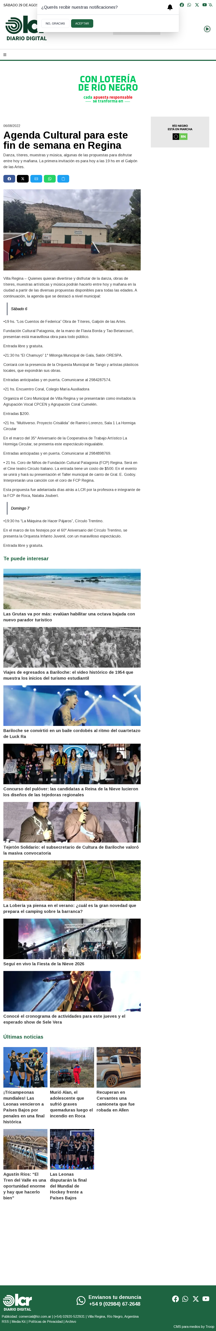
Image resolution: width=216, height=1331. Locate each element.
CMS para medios (187, 1326)
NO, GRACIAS (55, 23)
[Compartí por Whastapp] (50, 179)
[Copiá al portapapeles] (63, 179)
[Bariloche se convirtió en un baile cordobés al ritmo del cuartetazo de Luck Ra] (72, 705)
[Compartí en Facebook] (9, 179)
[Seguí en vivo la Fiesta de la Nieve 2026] (72, 939)
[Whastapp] (189, 5)
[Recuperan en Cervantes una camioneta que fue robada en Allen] (119, 1067)
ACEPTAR (82, 23)
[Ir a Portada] (26, 28)
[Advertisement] (180, 180)
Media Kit (19, 1321)
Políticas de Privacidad (45, 1321)
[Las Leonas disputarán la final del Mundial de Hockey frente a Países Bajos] (72, 1149)
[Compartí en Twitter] (23, 179)
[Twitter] (197, 5)
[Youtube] (204, 5)
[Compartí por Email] (36, 179)
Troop (209, 1326)
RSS (5, 1321)
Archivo (70, 1321)
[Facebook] (182, 5)
